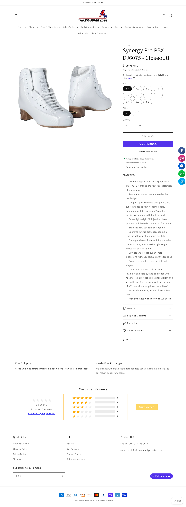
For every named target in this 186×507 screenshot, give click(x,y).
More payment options (148, 151)
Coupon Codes (74, 454)
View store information (136, 167)
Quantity (126, 120)
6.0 (127, 95)
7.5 (158, 95)
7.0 (147, 95)
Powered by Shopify (105, 500)
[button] (16, 15)
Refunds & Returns (22, 443)
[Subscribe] (62, 475)
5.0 (147, 88)
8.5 (137, 101)
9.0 (147, 101)
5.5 (158, 88)
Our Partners (73, 449)
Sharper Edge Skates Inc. (88, 500)
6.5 (137, 95)
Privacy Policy (19, 454)
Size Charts (18, 459)
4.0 (127, 88)
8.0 (127, 101)
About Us (71, 443)
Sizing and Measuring (76, 459)
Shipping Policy (20, 449)
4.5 (137, 88)
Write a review (146, 407)
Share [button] (129, 339)
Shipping (126, 70)
